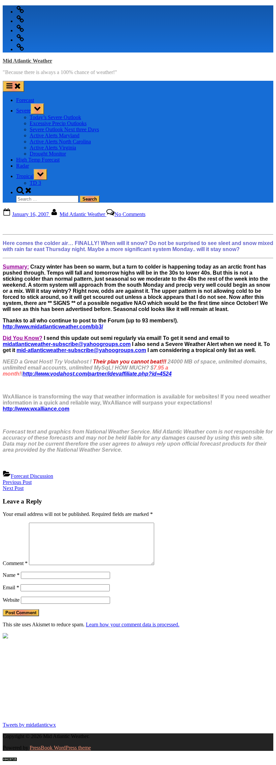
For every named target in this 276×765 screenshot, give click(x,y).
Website (11, 600)
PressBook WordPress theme (60, 748)
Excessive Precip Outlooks (58, 123)
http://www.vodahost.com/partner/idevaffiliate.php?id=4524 (97, 374)
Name (11, 575)
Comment (15, 563)
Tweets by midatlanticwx (29, 725)
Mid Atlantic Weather (27, 61)
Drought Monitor (48, 154)
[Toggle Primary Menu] (13, 86)
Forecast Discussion (32, 476)
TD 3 (35, 183)
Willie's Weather (30, 713)
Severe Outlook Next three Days (64, 129)
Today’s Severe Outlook (55, 117)
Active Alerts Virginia (53, 147)
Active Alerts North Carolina (60, 141)
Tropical (25, 176)
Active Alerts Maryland (54, 135)
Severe (23, 110)
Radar (22, 166)
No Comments (129, 214)
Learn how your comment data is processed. (132, 624)
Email (11, 587)
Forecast (25, 100)
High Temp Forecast (38, 160)
